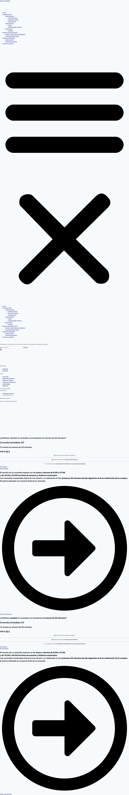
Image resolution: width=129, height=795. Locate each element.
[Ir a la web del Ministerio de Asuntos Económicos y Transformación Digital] (26, 412)
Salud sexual (8, 29)
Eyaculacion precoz (13, 20)
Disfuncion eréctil (12, 18)
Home (4, 12)
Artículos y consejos (8, 43)
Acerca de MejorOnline (9, 38)
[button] (64, 175)
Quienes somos (9, 40)
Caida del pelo (12, 21)
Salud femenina (9, 23)
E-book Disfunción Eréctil (12, 36)
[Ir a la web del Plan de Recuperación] (26, 423)
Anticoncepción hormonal (15, 27)
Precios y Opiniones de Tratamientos (15, 34)
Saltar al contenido (5, 1)
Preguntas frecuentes (11, 41)
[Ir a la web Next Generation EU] (26, 434)
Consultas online (7, 14)
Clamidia (10, 30)
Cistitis (10, 25)
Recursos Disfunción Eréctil (10, 32)
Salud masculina (9, 16)
